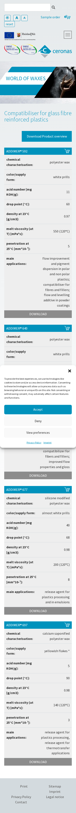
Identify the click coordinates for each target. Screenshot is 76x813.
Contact (21, 802)
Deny (38, 421)
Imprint (47, 442)
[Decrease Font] (24, 18)
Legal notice (55, 797)
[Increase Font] (16, 18)
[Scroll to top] (62, 799)
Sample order (50, 17)
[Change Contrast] (7, 18)
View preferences (38, 433)
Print (24, 786)
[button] (70, 370)
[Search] (53, 7)
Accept (38, 409)
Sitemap (55, 786)
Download (38, 314)
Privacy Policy (34, 442)
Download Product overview (47, 136)
